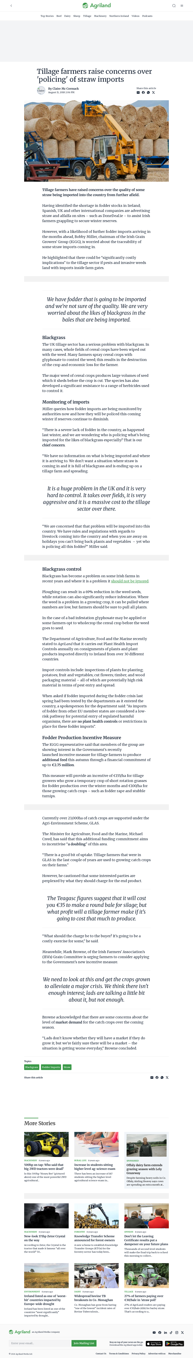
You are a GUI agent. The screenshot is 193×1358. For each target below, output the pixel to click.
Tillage (87, 16)
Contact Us (101, 1353)
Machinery (100, 16)
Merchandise (174, 1353)
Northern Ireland (119, 16)
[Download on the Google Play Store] (174, 1344)
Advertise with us (156, 1353)
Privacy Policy (138, 1353)
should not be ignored (129, 581)
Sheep (76, 16)
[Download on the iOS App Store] (154, 1344)
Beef (59, 16)
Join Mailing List (84, 1343)
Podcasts (147, 16)
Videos (135, 16)
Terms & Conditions (119, 1353)
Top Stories (47, 16)
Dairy (67, 16)
